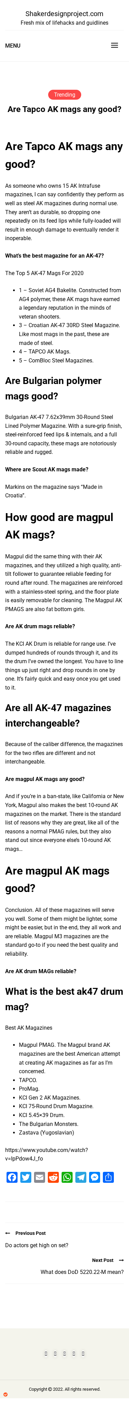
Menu (12, 45)
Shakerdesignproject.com (64, 14)
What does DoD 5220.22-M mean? (82, 1272)
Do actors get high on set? (36, 1245)
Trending (64, 94)
